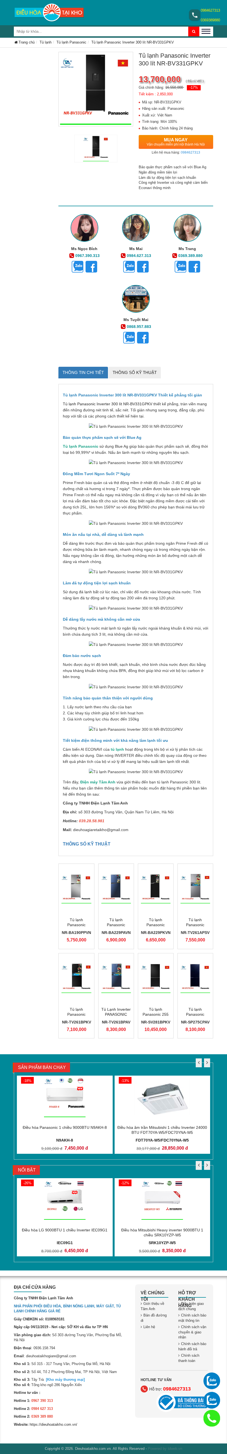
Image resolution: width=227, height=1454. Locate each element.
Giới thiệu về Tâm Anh (152, 1306)
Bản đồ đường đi (154, 1318)
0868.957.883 (139, 326)
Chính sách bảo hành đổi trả (192, 1346)
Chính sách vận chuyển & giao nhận (192, 1332)
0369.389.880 (190, 255)
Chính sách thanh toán (188, 1358)
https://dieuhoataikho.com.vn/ (53, 1424)
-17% (194, 87)
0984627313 (210, 10)
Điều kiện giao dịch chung (191, 1306)
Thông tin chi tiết (83, 372)
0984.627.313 (139, 255)
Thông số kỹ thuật (135, 372)
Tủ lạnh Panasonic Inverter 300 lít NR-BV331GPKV (107, 404)
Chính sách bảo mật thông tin (192, 1318)
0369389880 (210, 20)
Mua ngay (176, 141)
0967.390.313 (87, 255)
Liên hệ (149, 1327)
